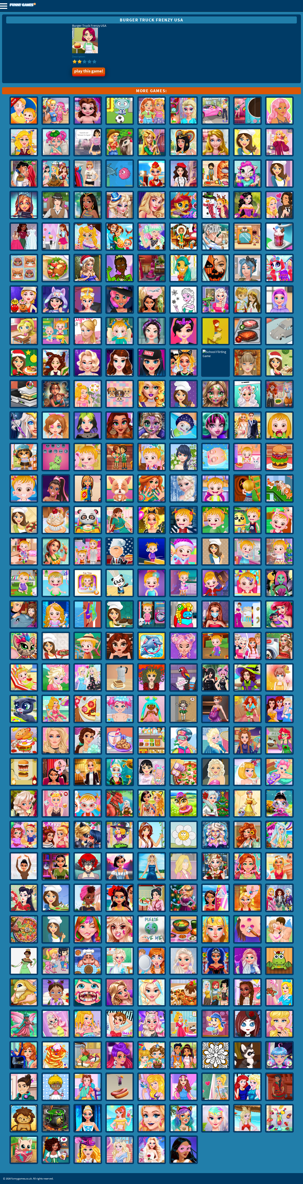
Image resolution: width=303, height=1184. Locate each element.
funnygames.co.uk (34, 5)
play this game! (88, 71)
